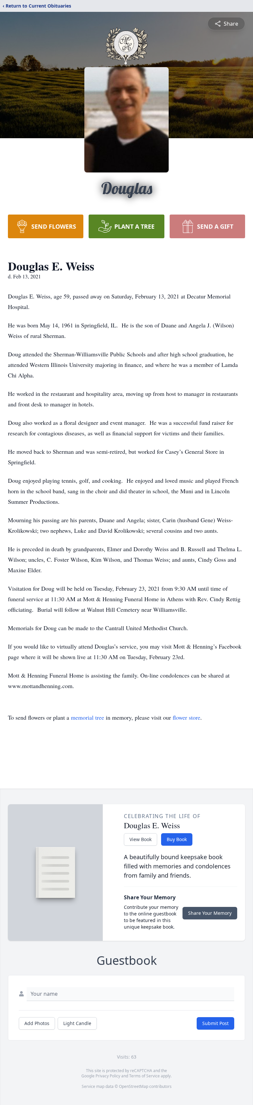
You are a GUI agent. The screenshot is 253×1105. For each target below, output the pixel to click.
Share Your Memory (210, 913)
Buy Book (177, 839)
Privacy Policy (108, 1076)
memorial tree (87, 717)
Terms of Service (144, 1076)
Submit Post (215, 1023)
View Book (140, 839)
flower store (186, 717)
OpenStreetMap (133, 1086)
